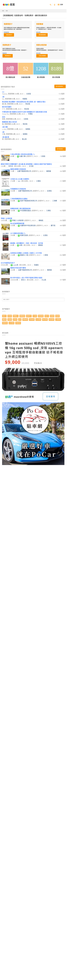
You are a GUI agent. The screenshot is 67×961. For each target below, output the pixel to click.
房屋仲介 (28, 316)
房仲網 (15, 319)
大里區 (45, 235)
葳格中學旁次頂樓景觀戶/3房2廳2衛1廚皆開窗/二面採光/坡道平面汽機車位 (26, 164)
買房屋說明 (6, 32)
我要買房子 (8, 24)
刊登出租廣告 (42, 55)
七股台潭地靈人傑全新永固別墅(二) (22, 154)
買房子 (4, 316)
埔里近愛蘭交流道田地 (18, 169)
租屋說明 (5, 53)
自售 (20, 245)
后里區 (49, 191)
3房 (3, 97)
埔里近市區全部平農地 (18, 268)
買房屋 (10, 316)
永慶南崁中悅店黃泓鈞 (28, 225)
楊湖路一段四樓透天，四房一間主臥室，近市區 (26, 243)
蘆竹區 (53, 225)
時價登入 (15, 316)
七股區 (43, 156)
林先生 (10, 166)
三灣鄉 (54, 201)
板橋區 (28, 129)
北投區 (28, 94)
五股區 (26, 119)
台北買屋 (38, 319)
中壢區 (30, 114)
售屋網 (57, 316)
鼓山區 (24, 139)
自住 (3, 117)
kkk (19, 181)
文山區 (43, 280)
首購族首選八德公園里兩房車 (20, 208)
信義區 (36, 265)
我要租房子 (7, 45)
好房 (20, 319)
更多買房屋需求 (59, 86)
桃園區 (25, 99)
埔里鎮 (48, 171)
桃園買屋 (5, 323)
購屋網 (4, 319)
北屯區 (31, 166)
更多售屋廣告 (60, 149)
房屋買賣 (40, 316)
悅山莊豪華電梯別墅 (17, 223)
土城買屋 (58, 319)
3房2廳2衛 (5, 137)
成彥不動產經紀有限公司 (28, 201)
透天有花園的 (6, 107)
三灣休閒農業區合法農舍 (18, 199)
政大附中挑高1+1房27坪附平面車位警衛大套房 (26, 278)
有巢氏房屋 (24, 235)
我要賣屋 (39, 24)
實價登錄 (22, 316)
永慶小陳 (22, 156)
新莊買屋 (45, 319)
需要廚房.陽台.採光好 (9, 122)
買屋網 (10, 319)
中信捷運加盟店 (25, 211)
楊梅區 (41, 220)
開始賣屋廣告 (42, 34)
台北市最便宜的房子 (8, 263)
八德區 (48, 211)
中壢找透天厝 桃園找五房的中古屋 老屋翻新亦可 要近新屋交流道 (24, 112)
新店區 (27, 104)
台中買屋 (11, 323)
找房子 (47, 316)
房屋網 (52, 316)
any (3, 92)
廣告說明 (38, 32)
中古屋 (35, 316)
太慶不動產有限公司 (24, 171)
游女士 (23, 280)
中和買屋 (31, 319)
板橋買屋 (25, 319)
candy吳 (15, 265)
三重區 (38, 181)
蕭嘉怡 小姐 (24, 255)
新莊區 (25, 124)
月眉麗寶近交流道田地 (18, 189)
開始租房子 (7, 55)
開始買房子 (9, 34)
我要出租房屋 (41, 45)
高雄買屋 (18, 323)
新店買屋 (51, 319)
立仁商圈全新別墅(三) (17, 233)
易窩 (3, 10)
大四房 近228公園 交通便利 (19, 179)
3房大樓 (5, 127)
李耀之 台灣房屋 (6, 218)
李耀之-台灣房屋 (18, 220)
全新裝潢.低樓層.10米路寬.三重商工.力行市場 (26, 253)
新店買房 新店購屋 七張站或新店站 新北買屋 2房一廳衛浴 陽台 (24, 102)
